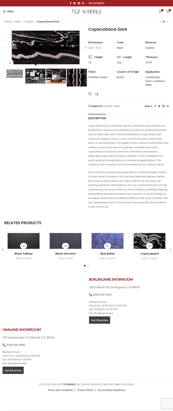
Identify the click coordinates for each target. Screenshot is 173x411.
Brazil (120, 77)
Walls (148, 84)
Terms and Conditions (60, 389)
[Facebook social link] (70, 3)
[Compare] (96, 94)
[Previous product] (160, 21)
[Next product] (167, 21)
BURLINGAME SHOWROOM (111, 279)
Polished (93, 77)
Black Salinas (24, 254)
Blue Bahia (107, 254)
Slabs (18, 21)
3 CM (148, 62)
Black (120, 47)
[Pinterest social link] (79, 3)
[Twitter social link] (74, 3)
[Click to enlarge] (10, 62)
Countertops (152, 77)
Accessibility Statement (111, 389)
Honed (103, 77)
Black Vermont (65, 254)
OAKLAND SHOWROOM (22, 330)
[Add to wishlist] (90, 94)
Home (8, 21)
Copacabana (149, 254)
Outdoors (159, 80)
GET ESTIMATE (96, 3)
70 (89, 62)
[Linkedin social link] (83, 3)
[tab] (97, 118)
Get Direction (99, 320)
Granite (29, 21)
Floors (149, 80)
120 (119, 62)
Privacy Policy (85, 389)
